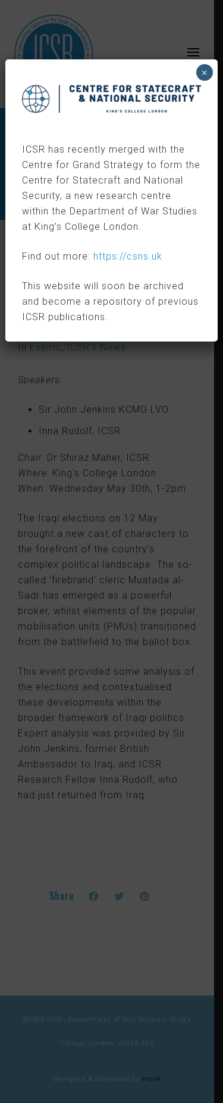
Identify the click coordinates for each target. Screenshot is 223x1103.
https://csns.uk (127, 256)
